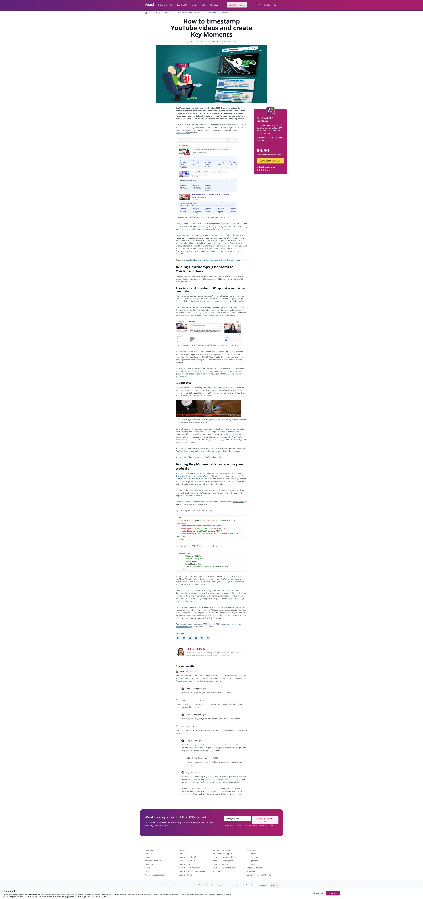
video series (197, 229)
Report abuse (239, 885)
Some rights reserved (152, 885)
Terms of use (192, 885)
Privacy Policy (68, 897)
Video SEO (169, 13)
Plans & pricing (165, 5)
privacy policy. (268, 825)
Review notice (228, 885)
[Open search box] (259, 5)
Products (183, 850)
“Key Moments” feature (201, 235)
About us (214, 5)
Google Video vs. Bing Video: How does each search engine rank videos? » (216, 260)
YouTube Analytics (231, 437)
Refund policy (216, 885)
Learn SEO (182, 5)
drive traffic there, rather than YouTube (192, 476)
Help (203, 5)
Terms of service (180, 885)
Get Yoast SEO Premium (270, 161)
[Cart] (275, 5)
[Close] (419, 893)
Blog (194, 5)
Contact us (250, 885)
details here (238, 501)
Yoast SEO (149, 850)
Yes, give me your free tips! (265, 820)
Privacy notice (167, 885)
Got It (333, 893)
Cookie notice (204, 885)
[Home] (146, 13)
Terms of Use (32, 895)
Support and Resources (224, 850)
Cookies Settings (317, 893)
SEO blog (156, 13)
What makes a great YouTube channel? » (204, 457)
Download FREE (235, 5)
